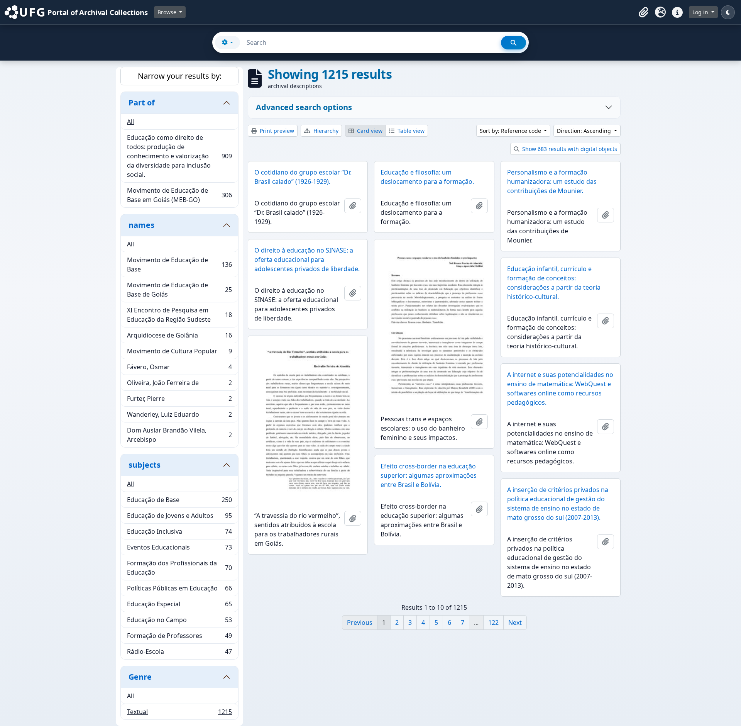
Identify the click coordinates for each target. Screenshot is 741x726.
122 (493, 622)
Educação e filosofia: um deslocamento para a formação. (427, 177)
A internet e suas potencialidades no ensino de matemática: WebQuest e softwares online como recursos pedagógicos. (560, 388)
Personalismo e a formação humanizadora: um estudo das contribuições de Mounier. (552, 181)
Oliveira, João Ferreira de (179, 384)
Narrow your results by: (180, 76)
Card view (368, 130)
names (141, 225)
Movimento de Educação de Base (179, 264)
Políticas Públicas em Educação (179, 590)
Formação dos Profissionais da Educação (179, 568)
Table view (410, 130)
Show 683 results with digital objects (569, 149)
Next (515, 622)
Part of (142, 102)
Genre (140, 677)
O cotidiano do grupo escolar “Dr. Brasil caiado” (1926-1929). (303, 177)
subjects (145, 465)
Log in (701, 12)
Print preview (276, 130)
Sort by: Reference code (511, 130)
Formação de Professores (179, 637)
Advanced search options (304, 107)
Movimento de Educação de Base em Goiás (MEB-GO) (179, 195)
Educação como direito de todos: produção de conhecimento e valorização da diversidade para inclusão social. (179, 156)
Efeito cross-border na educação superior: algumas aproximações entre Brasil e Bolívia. (429, 475)
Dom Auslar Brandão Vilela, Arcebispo (179, 435)
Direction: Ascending (584, 130)
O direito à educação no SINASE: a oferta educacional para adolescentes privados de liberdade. (307, 259)
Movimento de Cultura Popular (179, 353)
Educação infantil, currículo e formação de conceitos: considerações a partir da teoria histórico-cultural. (554, 283)
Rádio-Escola (179, 653)
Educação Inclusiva (179, 533)
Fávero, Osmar (179, 369)
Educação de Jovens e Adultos (179, 517)
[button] (643, 12)
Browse (167, 12)
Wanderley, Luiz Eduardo (179, 416)
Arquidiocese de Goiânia (179, 337)
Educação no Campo (179, 622)
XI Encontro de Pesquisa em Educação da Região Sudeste (179, 315)
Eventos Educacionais (179, 549)
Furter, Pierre (179, 400)
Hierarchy (325, 130)
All (130, 121)
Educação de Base (179, 501)
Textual (179, 713)
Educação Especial (179, 606)
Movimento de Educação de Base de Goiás (179, 290)
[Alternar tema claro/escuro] (728, 12)
